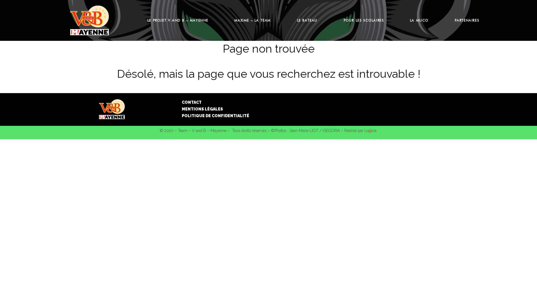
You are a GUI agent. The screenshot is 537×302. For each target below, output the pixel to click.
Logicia (370, 130)
